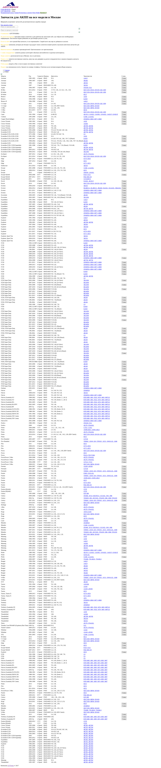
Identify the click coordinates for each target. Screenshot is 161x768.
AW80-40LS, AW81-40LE (92, 430)
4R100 (86, 141)
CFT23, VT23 (88, 462)
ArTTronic (11, 765)
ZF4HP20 (87, 523)
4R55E (86, 83)
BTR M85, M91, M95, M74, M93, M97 (95, 660)
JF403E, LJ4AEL (89, 172)
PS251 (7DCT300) (89, 455)
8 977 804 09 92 (5, 11)
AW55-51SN (87, 512)
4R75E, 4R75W (88, 727)
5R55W (86, 227)
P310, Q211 (87, 174)
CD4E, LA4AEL (89, 116)
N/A (85, 625)
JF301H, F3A (88, 87)
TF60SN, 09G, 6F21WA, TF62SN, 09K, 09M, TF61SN (100, 498)
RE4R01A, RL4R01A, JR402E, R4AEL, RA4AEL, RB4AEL (102, 188)
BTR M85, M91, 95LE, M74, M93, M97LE (97, 397)
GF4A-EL (87, 555)
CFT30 (86, 439)
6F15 (85, 94)
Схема (124, 78)
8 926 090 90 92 (5, 9)
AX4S (85, 586)
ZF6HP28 (87, 390)
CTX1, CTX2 (88, 427)
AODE (86, 123)
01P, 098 (86, 493)
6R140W (86, 282)
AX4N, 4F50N (88, 466)
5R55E (86, 85)
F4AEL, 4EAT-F (89, 181)
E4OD (85, 99)
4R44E (86, 80)
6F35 (85, 161)
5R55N (86, 618)
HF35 (85, 110)
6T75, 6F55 (87, 163)
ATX (85, 598)
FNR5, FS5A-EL (89, 473)
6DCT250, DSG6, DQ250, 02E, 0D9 (95, 90)
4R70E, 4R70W (88, 725)
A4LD (85, 78)
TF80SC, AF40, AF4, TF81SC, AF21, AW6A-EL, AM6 (100, 441)
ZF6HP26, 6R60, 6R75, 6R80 (93, 119)
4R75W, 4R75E (88, 128)
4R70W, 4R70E (88, 126)
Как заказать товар (7, 25)
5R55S (86, 165)
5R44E (86, 573)
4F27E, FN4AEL (89, 154)
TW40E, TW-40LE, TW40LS (92, 559)
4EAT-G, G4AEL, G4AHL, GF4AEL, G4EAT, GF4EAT (101, 114)
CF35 (85, 489)
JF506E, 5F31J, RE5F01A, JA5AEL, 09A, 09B (98, 496)
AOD (85, 96)
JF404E (86, 520)
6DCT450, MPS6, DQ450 (91, 106)
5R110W (86, 151)
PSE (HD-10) (88, 177)
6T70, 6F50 (87, 158)
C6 (84, 134)
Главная (7, 70)
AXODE (86, 584)
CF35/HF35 (87, 179)
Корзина (43, 12)
